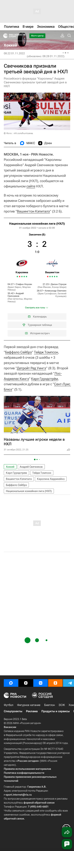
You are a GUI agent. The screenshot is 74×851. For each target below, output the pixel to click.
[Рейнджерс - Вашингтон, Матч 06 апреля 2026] (47, 276)
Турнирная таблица (40, 324)
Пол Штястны (15, 299)
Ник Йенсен (44, 287)
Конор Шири (59, 287)
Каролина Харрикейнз (51, 478)
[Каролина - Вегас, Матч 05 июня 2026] (17, 276)
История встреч (40, 333)
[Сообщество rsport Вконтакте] (40, 683)
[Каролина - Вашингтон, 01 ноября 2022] (37, 279)
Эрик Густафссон (47, 293)
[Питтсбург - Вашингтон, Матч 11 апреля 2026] (52, 276)
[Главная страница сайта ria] (4, 35)
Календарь (40, 316)
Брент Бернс (14, 287)
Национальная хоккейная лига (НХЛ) (37, 223)
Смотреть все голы (35, 307)
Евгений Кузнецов (60, 295)
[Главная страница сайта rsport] (23, 35)
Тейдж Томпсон (46, 352)
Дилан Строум (58, 284)
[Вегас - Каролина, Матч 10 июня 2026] (22, 276)
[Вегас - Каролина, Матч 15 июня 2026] (26, 276)
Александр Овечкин (55, 290)
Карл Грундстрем (16, 472)
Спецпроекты (13, 711)
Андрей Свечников (16, 294)
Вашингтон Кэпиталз (33, 211)
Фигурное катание (28, 705)
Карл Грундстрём (44, 379)
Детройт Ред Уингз (31, 368)
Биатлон (49, 705)
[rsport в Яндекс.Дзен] (26, 683)
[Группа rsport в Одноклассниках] (55, 683)
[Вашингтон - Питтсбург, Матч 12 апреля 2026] (54, 276)
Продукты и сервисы (55, 711)
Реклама (32, 711)
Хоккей (10, 466)
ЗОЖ (62, 705)
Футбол (8, 705)
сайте (30, 186)
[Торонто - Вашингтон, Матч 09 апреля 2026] (50, 276)
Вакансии (10, 727)
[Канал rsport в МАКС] (11, 683)
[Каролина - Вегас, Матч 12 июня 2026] (24, 276)
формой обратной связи (39, 802)
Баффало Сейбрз (18, 352)
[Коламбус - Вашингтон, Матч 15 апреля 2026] (56, 276)
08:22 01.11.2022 (14, 53)
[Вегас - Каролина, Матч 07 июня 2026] (19, 276)
